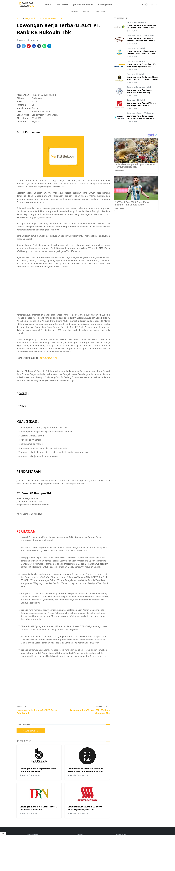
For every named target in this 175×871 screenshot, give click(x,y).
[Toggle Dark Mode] (152, 4)
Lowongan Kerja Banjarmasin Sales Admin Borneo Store (38, 770)
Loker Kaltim (87, 11)
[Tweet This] (24, 46)
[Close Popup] (3, 833)
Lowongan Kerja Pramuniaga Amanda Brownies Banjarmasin (141, 39)
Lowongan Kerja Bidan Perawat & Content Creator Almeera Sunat (142, 52)
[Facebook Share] (19, 46)
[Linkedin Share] (34, 46)
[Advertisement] (63, 72)
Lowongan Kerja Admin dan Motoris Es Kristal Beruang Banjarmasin (139, 92)
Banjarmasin (131, 35)
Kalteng (141, 22)
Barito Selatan (132, 22)
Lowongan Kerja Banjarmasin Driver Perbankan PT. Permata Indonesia (140, 118)
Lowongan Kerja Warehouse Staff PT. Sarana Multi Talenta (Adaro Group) (142, 27)
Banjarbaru (131, 61)
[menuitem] (47, 4)
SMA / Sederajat (148, 35)
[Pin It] (29, 46)
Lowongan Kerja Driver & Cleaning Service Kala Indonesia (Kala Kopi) (85, 770)
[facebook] (142, 4)
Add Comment (31, 731)
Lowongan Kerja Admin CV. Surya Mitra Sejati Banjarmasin (85, 808)
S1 (146, 22)
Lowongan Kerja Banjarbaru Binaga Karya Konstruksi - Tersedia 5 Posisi (142, 78)
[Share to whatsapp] (44, 46)
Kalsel (139, 35)
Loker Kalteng (100, 11)
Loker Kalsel (74, 11)
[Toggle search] (156, 4)
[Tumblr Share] (39, 46)
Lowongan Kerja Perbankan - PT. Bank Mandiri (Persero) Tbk (141, 65)
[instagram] (146, 4)
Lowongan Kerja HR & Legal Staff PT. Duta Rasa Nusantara (38, 808)
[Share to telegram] (49, 46)
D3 (138, 48)
